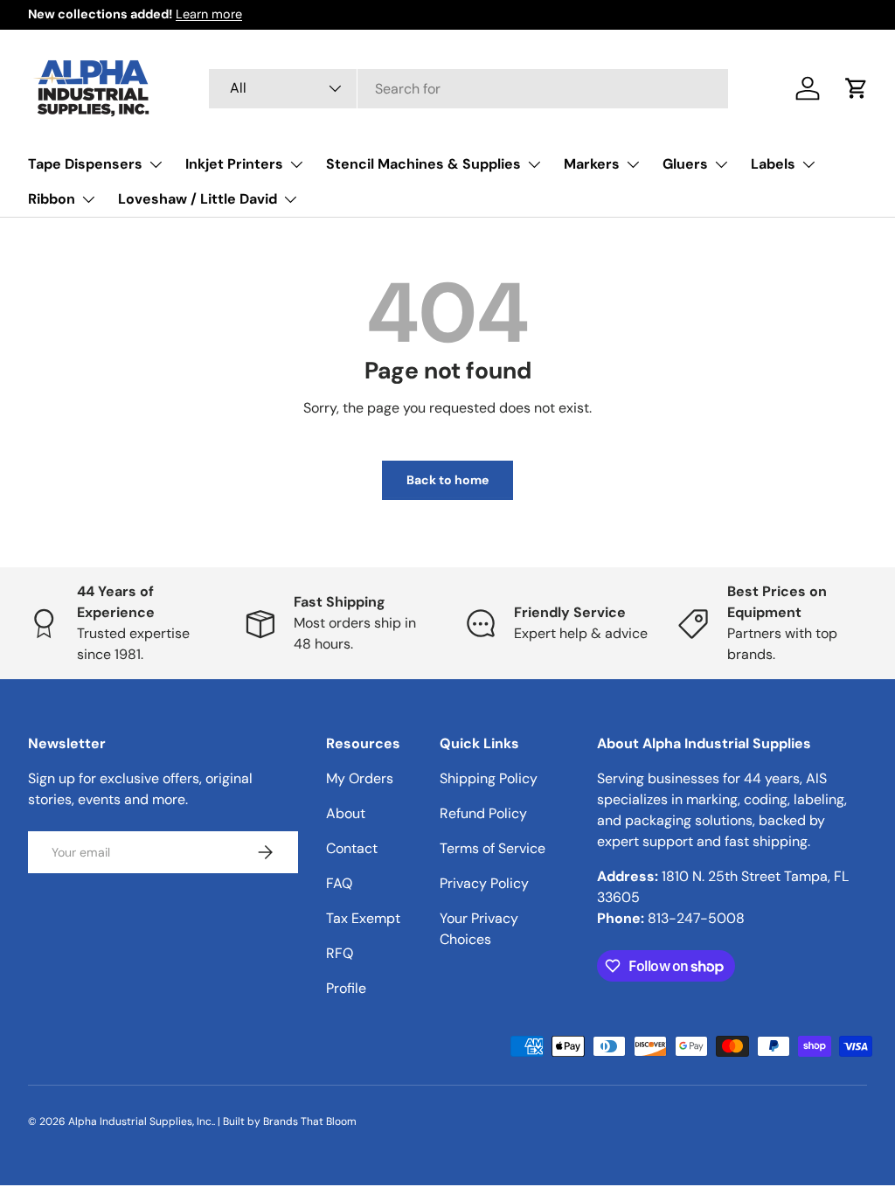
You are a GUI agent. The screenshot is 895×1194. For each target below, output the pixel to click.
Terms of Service (492, 848)
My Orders (359, 778)
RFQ (339, 953)
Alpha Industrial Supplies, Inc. (140, 1121)
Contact (352, 848)
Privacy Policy (484, 883)
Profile (346, 988)
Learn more (209, 14)
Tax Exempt (363, 918)
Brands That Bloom (310, 1121)
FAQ (339, 883)
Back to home (447, 480)
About (345, 813)
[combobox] (468, 88)
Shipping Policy (489, 778)
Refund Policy (483, 813)
